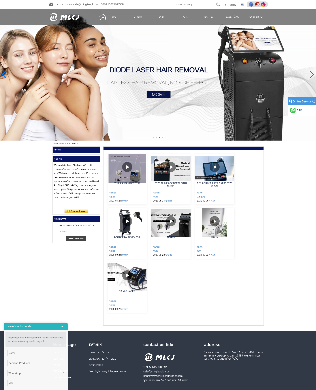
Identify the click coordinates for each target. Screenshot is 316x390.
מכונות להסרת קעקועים (102, 358)
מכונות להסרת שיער (100, 352)
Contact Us (35, 384)
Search (218, 4)
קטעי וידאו (71, 143)
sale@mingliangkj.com (156, 371)
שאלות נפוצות (231, 16)
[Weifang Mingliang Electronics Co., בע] (64, 17)
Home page (58, 143)
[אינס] (264, 4)
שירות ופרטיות (255, 16)
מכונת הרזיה (96, 364)
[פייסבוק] (252, 4)
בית (114, 16)
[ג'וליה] (58, 204)
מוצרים (138, 16)
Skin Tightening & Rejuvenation (107, 371)
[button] (153, 137)
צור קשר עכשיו (76, 211)
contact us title (158, 344)
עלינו (161, 16)
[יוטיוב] (258, 4)
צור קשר (208, 16)
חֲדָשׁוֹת (184, 16)
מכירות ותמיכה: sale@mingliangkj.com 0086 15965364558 (89, 4)
